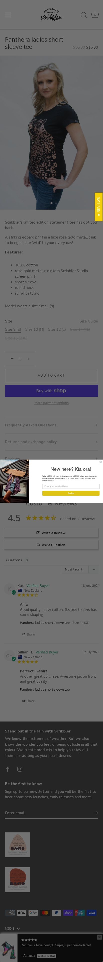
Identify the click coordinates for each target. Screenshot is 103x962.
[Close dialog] (100, 461)
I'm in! (71, 493)
